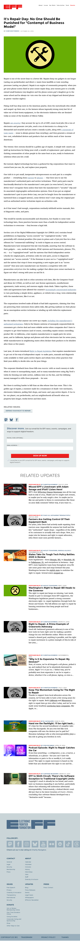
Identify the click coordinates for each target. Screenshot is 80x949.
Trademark (26, 937)
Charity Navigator (39, 850)
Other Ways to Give (13, 925)
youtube (43, 844)
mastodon (10, 844)
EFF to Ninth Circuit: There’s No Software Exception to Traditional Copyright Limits (51, 777)
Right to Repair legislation (41, 351)
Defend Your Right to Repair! (18, 411)
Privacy (9, 890)
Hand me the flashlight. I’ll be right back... (52, 723)
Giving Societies (12, 916)
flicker (51, 844)
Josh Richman (48, 745)
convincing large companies (58, 706)
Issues (46, 5)
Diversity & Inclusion (31, 879)
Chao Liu (46, 515)
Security (9, 867)
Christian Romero (50, 484)
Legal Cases (29, 895)
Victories (28, 867)
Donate (72, 5)
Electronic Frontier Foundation (13, 7)
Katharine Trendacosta (60, 515)
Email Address (12, 445)
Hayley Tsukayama (50, 550)
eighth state (55, 570)
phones (40, 178)
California (53, 700)
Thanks (65, 937)
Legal (8, 864)
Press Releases (30, 890)
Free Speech (11, 887)
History (27, 869)
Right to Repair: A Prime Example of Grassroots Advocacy (49, 625)
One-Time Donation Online (13, 913)
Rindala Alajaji (64, 550)
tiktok (68, 844)
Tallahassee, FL (37, 562)
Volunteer (28, 864)
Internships (28, 872)
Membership (11, 869)
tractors (31, 178)
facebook (18, 844)
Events (27, 892)
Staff (26, 877)
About (41, 5)
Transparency (11, 895)
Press (8, 872)
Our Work (52, 5)
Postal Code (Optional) (15, 437)
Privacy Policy (48, 937)
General (9, 862)
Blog (26, 887)
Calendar (28, 862)
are (15, 123)
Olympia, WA (55, 560)
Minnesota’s (67, 700)
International (11, 897)
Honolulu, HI (69, 560)
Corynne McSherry (50, 774)
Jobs (26, 874)
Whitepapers (29, 897)
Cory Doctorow (12, 31)
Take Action (60, 5)
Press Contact (48, 887)
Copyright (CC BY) (9, 937)
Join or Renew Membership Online (13, 909)
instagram (26, 844)
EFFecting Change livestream (50, 492)
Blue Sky (35, 844)
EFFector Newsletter (32, 900)
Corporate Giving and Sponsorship (14, 919)
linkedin (60, 844)
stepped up (58, 573)
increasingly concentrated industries (61, 290)
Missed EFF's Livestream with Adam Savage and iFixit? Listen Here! (49, 488)
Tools (67, 5)
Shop (8, 923)
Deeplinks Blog (35, 484)
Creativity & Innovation (14, 892)
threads (76, 844)
